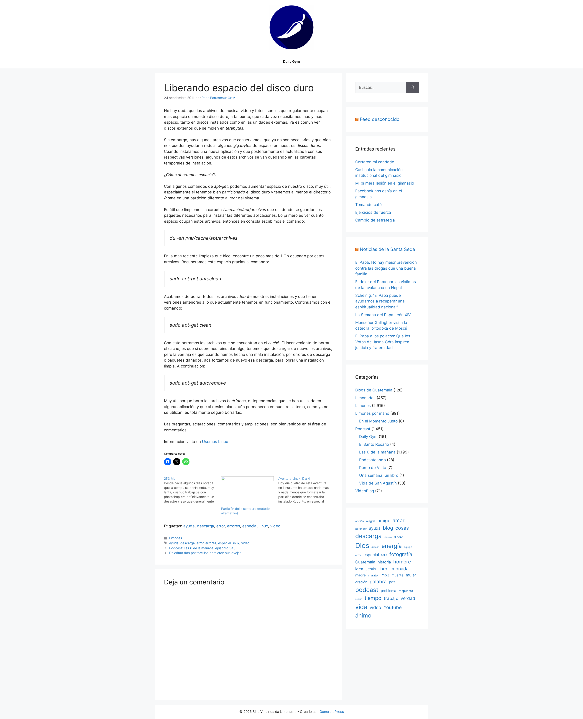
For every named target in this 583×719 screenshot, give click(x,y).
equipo (408, 547)
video (275, 526)
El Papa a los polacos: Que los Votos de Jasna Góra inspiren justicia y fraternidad (382, 342)
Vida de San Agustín (378, 483)
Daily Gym (291, 61)
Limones (175, 538)
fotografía (400, 554)
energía (391, 545)
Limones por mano (372, 413)
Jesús (371, 568)
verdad (408, 598)
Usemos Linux (215, 441)
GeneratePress (332, 711)
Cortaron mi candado (374, 162)
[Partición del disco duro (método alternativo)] (247, 491)
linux (264, 526)
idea (359, 569)
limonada (399, 568)
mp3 (385, 575)
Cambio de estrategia (375, 220)
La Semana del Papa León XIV (383, 315)
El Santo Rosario (374, 444)
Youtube (393, 607)
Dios (362, 546)
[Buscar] (412, 87)
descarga (205, 526)
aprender (361, 528)
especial (249, 526)
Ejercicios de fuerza (373, 212)
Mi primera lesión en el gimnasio (384, 183)
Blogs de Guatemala (373, 390)
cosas (402, 528)
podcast (366, 589)
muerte (397, 575)
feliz (384, 555)
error (220, 526)
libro (382, 568)
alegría (370, 521)
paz (392, 582)
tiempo (373, 598)
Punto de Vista (372, 467)
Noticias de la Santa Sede (387, 249)
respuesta (406, 591)
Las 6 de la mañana (377, 452)
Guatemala (365, 562)
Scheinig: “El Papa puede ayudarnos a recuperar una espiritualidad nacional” (380, 301)
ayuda (189, 526)
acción (359, 521)
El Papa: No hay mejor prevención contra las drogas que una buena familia (386, 268)
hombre (402, 562)
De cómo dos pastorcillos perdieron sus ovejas (205, 553)
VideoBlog (364, 491)
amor (398, 520)
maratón (373, 575)
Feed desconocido (379, 119)
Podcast (362, 429)
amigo (384, 520)
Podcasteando (372, 460)
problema (388, 591)
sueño (358, 599)
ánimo (363, 615)
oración (361, 582)
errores (233, 526)
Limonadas (365, 398)
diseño (375, 547)
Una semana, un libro (378, 475)
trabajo (391, 598)
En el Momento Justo (378, 421)
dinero (398, 537)
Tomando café (368, 204)
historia (384, 562)
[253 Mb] (192, 490)
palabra (378, 581)
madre (360, 575)
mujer (411, 575)
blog (388, 528)
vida (361, 606)
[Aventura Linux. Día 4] (306, 490)
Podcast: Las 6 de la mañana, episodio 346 (202, 548)
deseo (388, 537)
